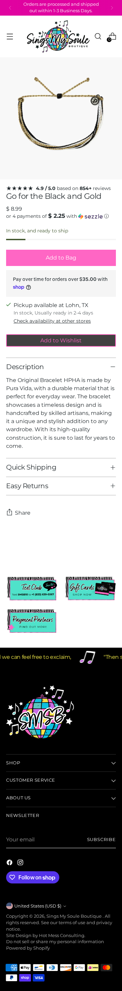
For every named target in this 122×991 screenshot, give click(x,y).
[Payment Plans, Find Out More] (32, 621)
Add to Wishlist (61, 340)
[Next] (111, 8)
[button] (61, 216)
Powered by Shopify (28, 948)
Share (22, 512)
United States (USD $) (37, 906)
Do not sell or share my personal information (55, 941)
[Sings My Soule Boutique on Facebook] (10, 863)
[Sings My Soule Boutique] (58, 36)
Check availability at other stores (52, 321)
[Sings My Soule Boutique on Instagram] (21, 863)
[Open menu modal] (10, 36)
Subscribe (101, 839)
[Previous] (10, 8)
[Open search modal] (98, 36)
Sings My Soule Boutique (74, 916)
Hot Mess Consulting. (62, 935)
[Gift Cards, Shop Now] (90, 589)
